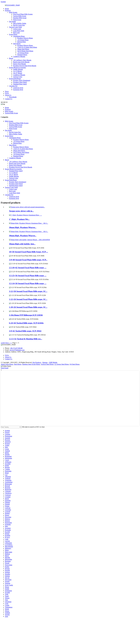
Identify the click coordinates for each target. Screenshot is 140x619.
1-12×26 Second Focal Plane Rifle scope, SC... (28, 299)
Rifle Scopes (13, 12)
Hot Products (36, 362)
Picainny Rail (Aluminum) (21, 80)
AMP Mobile (53, 362)
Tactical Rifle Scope (19, 16)
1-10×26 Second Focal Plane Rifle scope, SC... (28, 307)
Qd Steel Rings (74, 364)
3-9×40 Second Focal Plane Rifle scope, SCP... (28, 260)
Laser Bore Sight (18, 31)
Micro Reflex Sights (19, 23)
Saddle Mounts (18, 69)
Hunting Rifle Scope (19, 18)
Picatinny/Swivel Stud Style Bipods (24, 66)
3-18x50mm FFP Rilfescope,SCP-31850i (26, 315)
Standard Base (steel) (20, 84)
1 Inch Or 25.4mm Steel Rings (27, 47)
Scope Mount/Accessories (17, 67)
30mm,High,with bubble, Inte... (22, 244)
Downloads (13, 97)
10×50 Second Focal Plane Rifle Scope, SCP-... (28, 252)
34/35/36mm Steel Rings (25, 51)
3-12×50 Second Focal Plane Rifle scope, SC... (28, 291)
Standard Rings (22, 54)
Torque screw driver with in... (21, 211)
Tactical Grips (17, 77)
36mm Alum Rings (7, 364)
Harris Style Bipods (19, 64)
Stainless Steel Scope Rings (31, 364)
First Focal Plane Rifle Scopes (23, 14)
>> (11, 343)
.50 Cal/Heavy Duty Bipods (22, 60)
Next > (7, 343)
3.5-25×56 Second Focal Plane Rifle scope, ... (27, 275)
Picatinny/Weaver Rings (25, 38)
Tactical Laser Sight (15, 27)
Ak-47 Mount (17, 73)
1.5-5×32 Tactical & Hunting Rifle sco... (25, 339)
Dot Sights (12, 21)
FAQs (7, 93)
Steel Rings (16, 43)
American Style (18, 88)
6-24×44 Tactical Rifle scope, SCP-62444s (26, 323)
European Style (18, 89)
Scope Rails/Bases (15, 78)
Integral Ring (21, 42)
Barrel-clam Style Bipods (21, 62)
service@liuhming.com (17, 350)
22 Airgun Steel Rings (61, 364)
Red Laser (16, 32)
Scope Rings (13, 34)
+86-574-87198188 (16, 348)
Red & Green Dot (19, 25)
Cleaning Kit (13, 86)
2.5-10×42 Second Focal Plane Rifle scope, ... (27, 268)
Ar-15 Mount (17, 71)
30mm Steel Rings (23, 49)
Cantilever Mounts (19, 56)
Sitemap (45, 362)
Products (8, 10)
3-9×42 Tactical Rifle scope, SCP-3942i (25, 331)
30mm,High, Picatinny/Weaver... (22, 227)
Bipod (11, 58)
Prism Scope (17, 20)
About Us (8, 95)
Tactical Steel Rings (47, 364)
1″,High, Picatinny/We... (19, 219)
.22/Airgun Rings (22, 40)
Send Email (4, 368)
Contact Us (8, 99)
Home (7, 9)
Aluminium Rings (19, 36)
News (7, 91)
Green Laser (17, 29)
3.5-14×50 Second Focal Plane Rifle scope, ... (27, 283)
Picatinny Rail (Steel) (20, 82)
